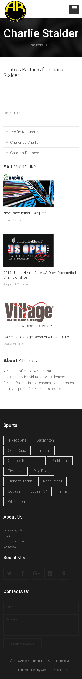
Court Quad (17, 450)
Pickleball (15, 471)
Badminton (45, 440)
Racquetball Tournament (17, 284)
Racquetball (52, 481)
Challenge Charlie (24, 142)
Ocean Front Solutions (55, 670)
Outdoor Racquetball (24, 461)
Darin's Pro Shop (12, 220)
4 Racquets (17, 440)
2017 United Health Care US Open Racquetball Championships (40, 275)
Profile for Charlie (24, 132)
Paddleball (59, 461)
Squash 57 (38, 491)
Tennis (63, 491)
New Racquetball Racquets (25, 213)
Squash (14, 491)
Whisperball (17, 501)
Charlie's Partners (24, 153)
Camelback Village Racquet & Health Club (36, 337)
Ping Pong (41, 471)
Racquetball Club (13, 344)
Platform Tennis (20, 481)
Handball (43, 450)
